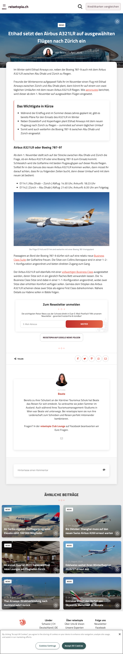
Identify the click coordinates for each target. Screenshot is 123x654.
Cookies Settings (47, 645)
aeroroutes (92, 90)
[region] (61, 642)
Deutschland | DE (48, 627)
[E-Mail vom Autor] (61, 438)
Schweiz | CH (48, 624)
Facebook (100, 627)
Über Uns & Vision (74, 624)
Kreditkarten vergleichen (103, 6)
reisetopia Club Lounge (52, 426)
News (61, 25)
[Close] (119, 634)
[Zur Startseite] (22, 625)
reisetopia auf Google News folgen (61, 337)
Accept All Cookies (74, 645)
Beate (63, 52)
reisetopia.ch (18, 6)
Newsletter (100, 624)
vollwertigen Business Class (77, 272)
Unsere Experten (74, 627)
